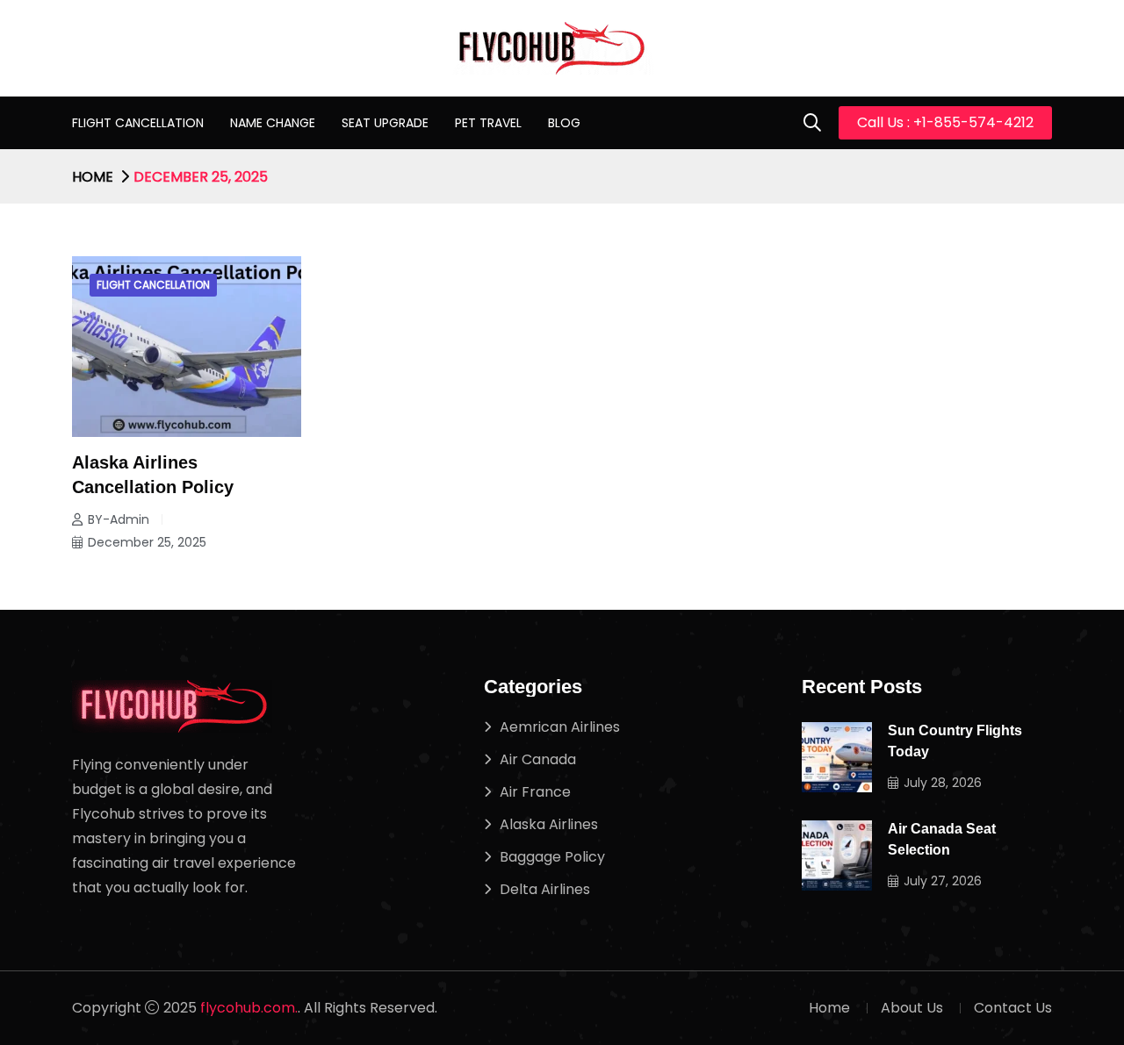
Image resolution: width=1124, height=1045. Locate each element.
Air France (535, 792)
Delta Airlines (545, 889)
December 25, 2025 (147, 542)
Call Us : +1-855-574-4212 (945, 122)
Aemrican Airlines (560, 727)
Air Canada (538, 759)
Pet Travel (488, 123)
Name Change (272, 123)
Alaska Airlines (549, 824)
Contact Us (1013, 1008)
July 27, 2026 (943, 881)
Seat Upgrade (385, 123)
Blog (564, 123)
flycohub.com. (249, 1008)
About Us (912, 1008)
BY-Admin (118, 519)
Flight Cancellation (138, 123)
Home (92, 177)
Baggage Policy (552, 857)
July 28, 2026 (943, 782)
